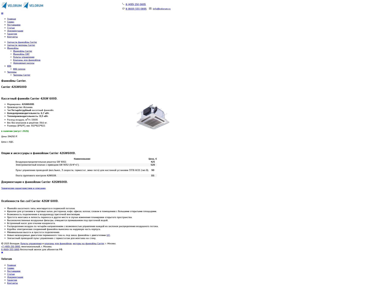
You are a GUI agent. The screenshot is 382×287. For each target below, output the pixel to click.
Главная (11, 18)
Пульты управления (23, 57)
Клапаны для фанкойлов (26, 60)
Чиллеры (12, 72)
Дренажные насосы (23, 63)
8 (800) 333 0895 (136, 8)
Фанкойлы (13, 48)
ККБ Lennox (19, 69)
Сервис (10, 21)
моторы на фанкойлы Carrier (88, 243)
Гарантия (12, 33)
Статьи (11, 27)
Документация (15, 30)
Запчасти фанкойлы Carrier (22, 42)
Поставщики (13, 24)
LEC (108, 235)
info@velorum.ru (162, 8)
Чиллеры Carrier (21, 75)
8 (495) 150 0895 (136, 4)
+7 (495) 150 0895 (10, 246)
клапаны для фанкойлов (58, 243)
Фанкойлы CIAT (21, 54)
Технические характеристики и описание (23, 188)
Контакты (12, 36)
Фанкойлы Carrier (22, 51)
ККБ (9, 66)
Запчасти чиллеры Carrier (21, 45)
